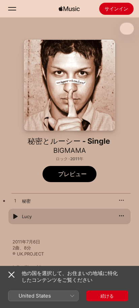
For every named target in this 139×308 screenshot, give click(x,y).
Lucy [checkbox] (27, 216)
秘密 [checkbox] (26, 201)
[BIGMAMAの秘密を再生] (15, 201)
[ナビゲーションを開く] (12, 8)
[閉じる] (11, 275)
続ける (107, 296)
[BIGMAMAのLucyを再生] (15, 216)
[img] (69, 9)
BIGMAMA (69, 150)
